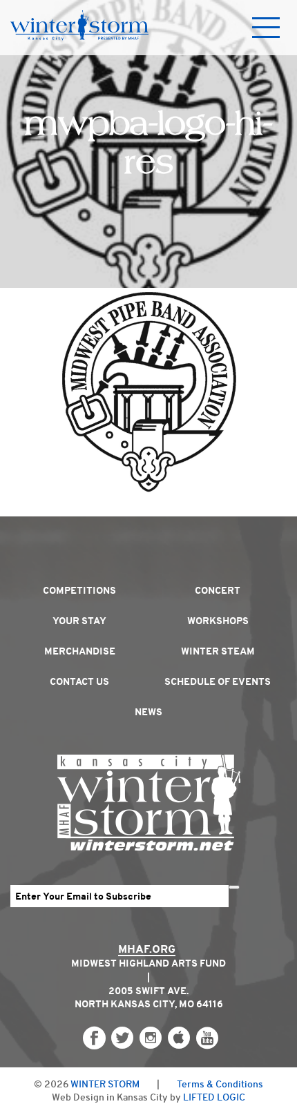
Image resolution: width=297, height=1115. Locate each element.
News (148, 712)
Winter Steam (218, 651)
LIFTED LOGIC (214, 1097)
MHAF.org (146, 949)
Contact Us (79, 681)
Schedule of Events (217, 681)
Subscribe (234, 887)
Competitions (79, 590)
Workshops (218, 621)
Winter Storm (105, 1084)
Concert (217, 590)
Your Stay (79, 621)
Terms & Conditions (220, 1084)
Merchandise (79, 651)
